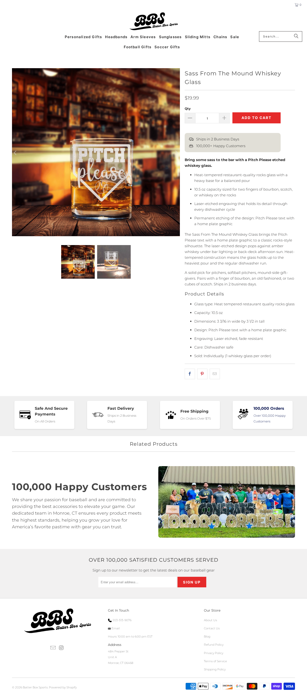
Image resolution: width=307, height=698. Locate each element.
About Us (210, 620)
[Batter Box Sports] (153, 21)
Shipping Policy (215, 669)
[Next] (176, 153)
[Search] (296, 36)
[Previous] (15, 153)
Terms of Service (215, 661)
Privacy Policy (213, 653)
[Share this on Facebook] (190, 374)
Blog (207, 636)
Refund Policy (214, 644)
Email (115, 628)
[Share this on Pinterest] (202, 374)
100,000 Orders (269, 408)
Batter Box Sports (35, 687)
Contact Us (212, 628)
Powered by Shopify (63, 687)
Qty (188, 108)
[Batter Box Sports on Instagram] (61, 648)
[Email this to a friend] (215, 374)
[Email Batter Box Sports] (53, 648)
